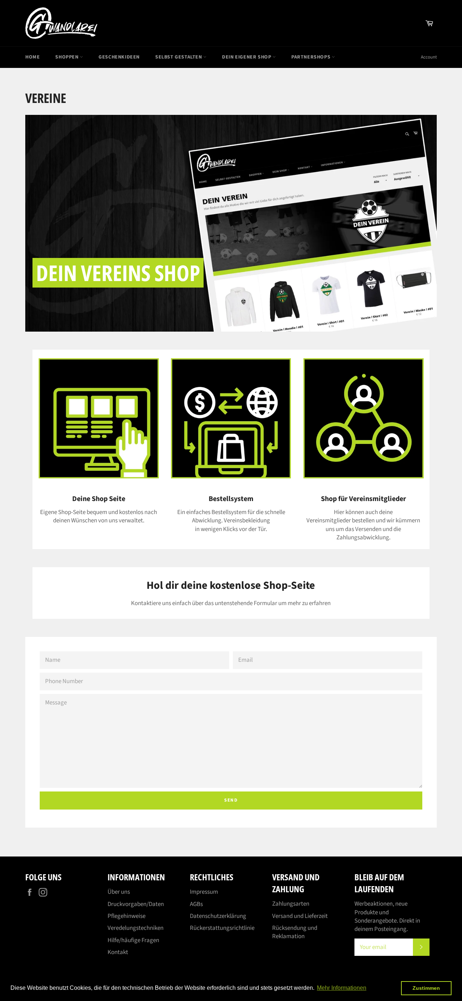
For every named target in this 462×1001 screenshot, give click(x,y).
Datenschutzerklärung (218, 916)
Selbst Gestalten (179, 57)
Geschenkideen (119, 57)
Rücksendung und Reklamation (294, 932)
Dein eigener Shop (247, 57)
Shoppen (67, 57)
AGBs (196, 904)
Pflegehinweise (126, 916)
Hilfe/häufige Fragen (133, 940)
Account (429, 57)
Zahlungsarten (290, 903)
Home (32, 57)
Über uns (119, 892)
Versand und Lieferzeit (300, 916)
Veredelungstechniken (136, 928)
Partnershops (311, 57)
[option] (231, 223)
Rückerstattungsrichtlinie (222, 928)
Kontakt (118, 952)
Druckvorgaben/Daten (136, 904)
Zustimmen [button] (426, 988)
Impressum (204, 892)
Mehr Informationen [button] (341, 988)
